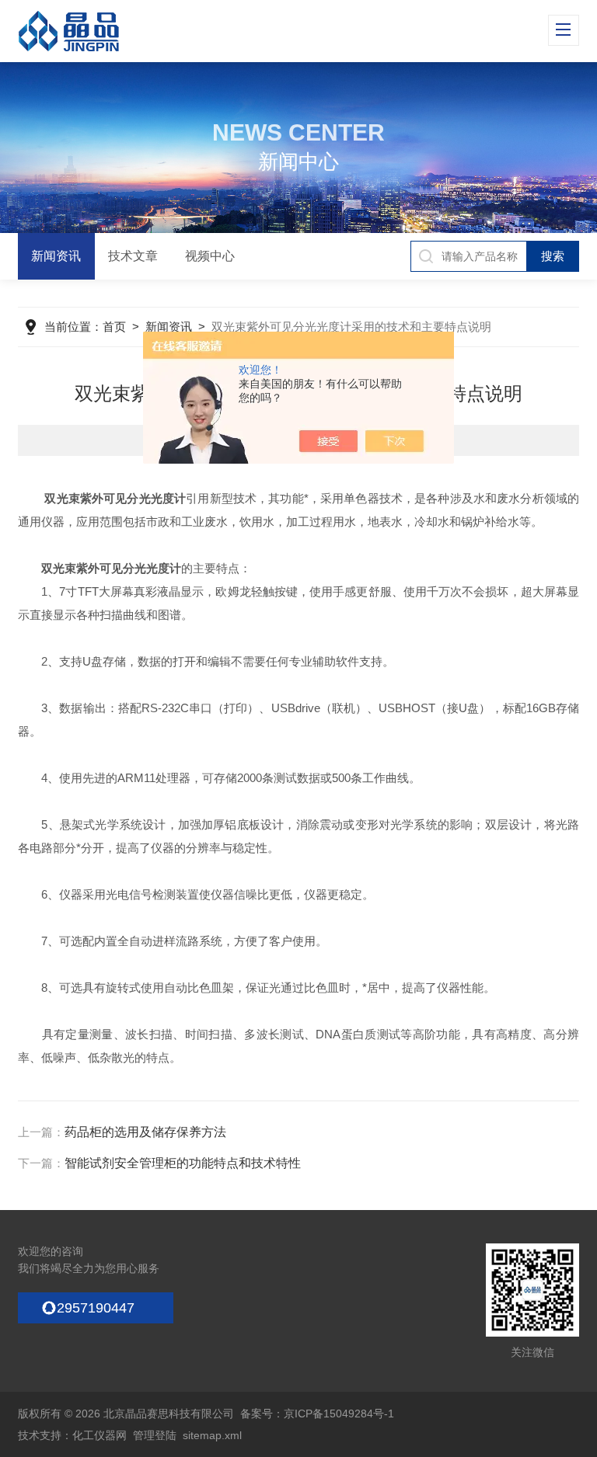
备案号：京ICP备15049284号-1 (317, 1413)
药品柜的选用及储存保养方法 (145, 1132)
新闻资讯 (56, 256)
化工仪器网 (99, 1435)
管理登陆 (154, 1435)
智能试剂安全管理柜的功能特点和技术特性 (183, 1163)
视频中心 (210, 256)
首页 (114, 326)
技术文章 (133, 256)
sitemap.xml (212, 1435)
